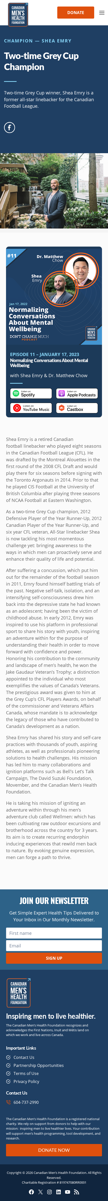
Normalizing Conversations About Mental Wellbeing (49, 362)
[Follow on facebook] (9, 127)
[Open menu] (102, 12)
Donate (75, 12)
